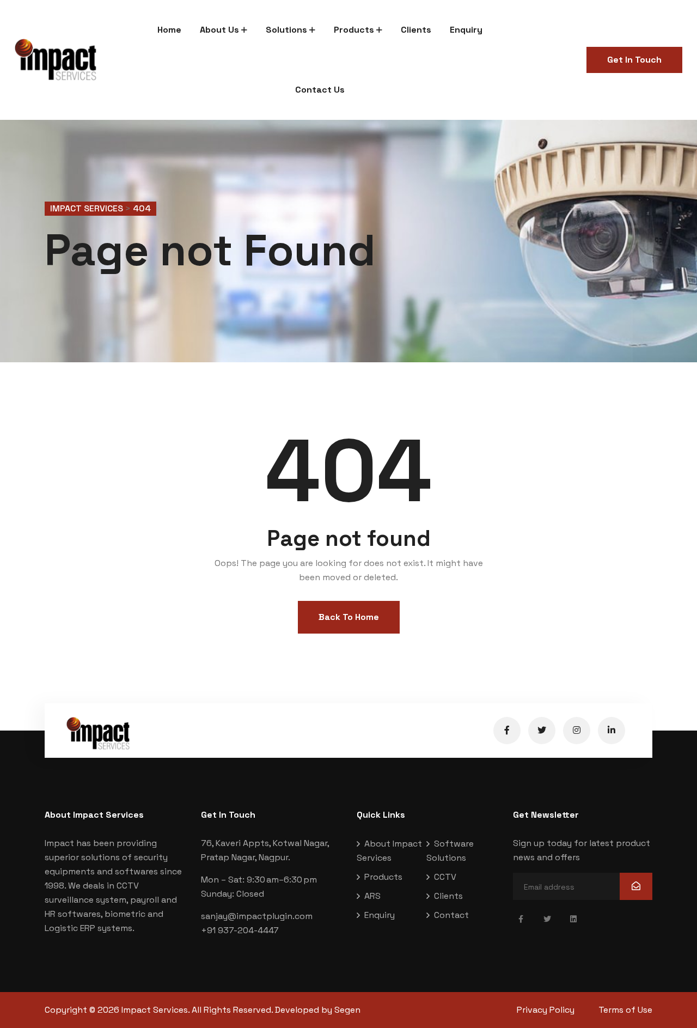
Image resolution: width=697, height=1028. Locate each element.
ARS (372, 896)
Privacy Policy (545, 1009)
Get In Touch (634, 59)
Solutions (286, 29)
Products (354, 29)
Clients (416, 29)
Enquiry (466, 29)
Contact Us (320, 89)
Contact (451, 915)
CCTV (445, 877)
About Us (219, 29)
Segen (347, 1009)
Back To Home (349, 617)
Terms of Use (625, 1009)
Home (169, 29)
